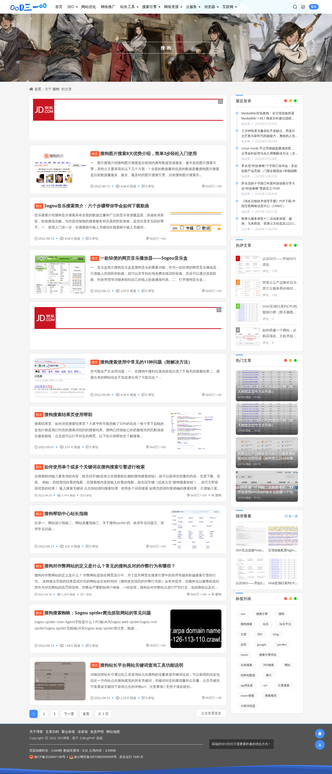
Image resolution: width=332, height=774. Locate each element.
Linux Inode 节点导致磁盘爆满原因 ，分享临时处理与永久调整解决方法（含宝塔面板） (268, 153)
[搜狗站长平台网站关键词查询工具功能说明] (60, 681)
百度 (243, 634)
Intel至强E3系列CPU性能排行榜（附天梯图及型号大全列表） (265, 422)
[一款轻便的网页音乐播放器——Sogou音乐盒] (60, 274)
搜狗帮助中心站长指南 (62, 513)
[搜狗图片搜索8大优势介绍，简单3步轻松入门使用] (60, 169)
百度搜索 (283, 685)
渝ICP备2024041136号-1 (51, 757)
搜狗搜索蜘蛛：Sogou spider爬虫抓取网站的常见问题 (93, 613)
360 (259, 634)
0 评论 (150, 186)
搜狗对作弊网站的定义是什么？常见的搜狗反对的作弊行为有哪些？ (105, 566)
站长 (266, 624)
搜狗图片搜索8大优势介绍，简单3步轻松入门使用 (144, 153)
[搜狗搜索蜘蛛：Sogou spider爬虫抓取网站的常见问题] (195, 629)
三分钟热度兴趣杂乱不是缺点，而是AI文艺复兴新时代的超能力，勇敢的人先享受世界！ (268, 135)
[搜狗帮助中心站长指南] (195, 529)
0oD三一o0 (213, 186)
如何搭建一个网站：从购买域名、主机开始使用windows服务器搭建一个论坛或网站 (267, 489)
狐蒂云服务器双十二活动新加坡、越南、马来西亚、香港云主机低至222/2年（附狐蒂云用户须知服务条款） (269, 223)
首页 (58, 6)
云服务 (191, 6)
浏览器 (209, 6)
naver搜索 (247, 695)
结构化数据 (248, 675)
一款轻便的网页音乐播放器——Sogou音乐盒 (140, 258)
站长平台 (285, 624)
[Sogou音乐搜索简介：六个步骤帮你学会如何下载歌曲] (195, 221)
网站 (287, 665)
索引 (269, 675)
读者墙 (83, 731)
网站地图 (113, 731)
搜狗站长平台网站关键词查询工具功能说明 (137, 665)
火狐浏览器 (248, 706)
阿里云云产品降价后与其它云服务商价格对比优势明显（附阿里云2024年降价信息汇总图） (267, 456)
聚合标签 (68, 731)
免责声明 (97, 731)
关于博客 (36, 731)
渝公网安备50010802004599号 (95, 757)
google (261, 644)
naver (244, 655)
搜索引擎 (149, 6)
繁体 (314, 7)
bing (276, 634)
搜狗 (55, 89)
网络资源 (171, 6)
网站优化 (88, 6)
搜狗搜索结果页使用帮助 (64, 414)
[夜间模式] (303, 7)
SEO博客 (63, 738)
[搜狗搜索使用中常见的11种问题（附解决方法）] (60, 378)
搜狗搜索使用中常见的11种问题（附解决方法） (142, 362)
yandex (282, 644)
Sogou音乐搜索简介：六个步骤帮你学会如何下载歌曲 (92, 206)
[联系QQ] (320, 733)
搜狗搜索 (246, 624)
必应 (243, 644)
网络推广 (108, 6)
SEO (70, 6)
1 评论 (88, 594)
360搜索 (268, 665)
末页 (86, 713)
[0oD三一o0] (30, 7)
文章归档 (52, 731)
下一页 (69, 713)
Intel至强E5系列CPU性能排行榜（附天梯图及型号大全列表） (265, 389)
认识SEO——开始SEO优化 (254, 583)
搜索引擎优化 (268, 655)
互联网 (227, 6)
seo (243, 614)
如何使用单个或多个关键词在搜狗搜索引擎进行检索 (90, 467)
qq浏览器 (247, 685)
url (265, 685)
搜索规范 (271, 695)
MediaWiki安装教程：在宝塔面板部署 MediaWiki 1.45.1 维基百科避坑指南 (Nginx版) (267, 118)
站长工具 (127, 6)
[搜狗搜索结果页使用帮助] (195, 430)
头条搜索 (246, 665)
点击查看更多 (211, 713)
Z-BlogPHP (87, 738)
